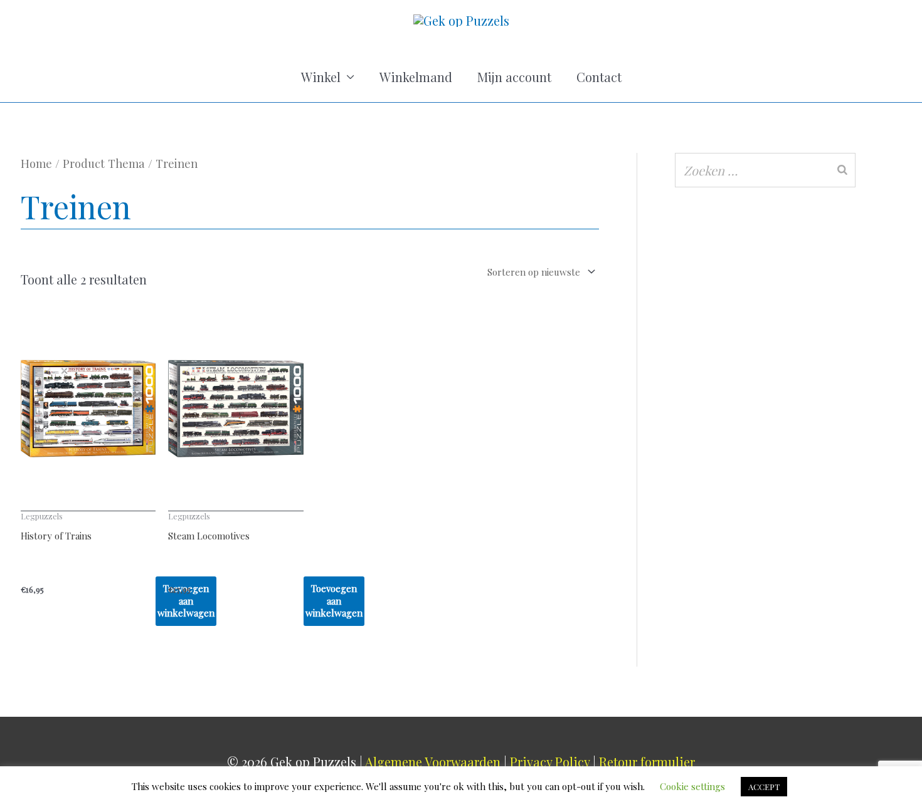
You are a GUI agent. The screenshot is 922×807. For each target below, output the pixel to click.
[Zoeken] (842, 170)
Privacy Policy (550, 761)
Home (36, 163)
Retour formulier (647, 761)
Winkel (321, 76)
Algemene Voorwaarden (433, 761)
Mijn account (514, 76)
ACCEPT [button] (764, 786)
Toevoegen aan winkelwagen (334, 600)
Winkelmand (415, 76)
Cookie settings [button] (692, 786)
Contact (599, 76)
